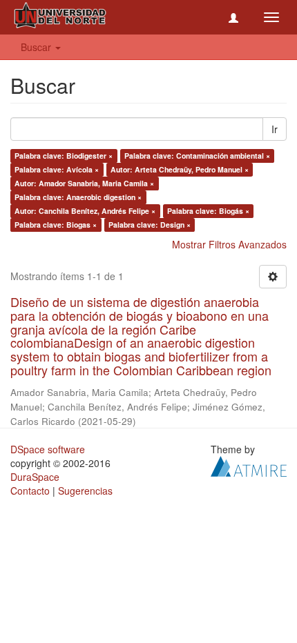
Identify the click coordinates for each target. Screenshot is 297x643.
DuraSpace (34, 477)
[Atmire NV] (249, 464)
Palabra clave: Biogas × (56, 224)
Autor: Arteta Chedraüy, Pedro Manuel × (180, 169)
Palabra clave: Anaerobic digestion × (78, 197)
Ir (274, 129)
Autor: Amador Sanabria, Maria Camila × (84, 183)
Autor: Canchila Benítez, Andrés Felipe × (85, 211)
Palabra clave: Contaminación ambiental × (197, 155)
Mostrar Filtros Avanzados (229, 244)
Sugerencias (85, 490)
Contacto (30, 490)
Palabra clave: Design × (149, 224)
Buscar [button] (37, 47)
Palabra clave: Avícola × (57, 169)
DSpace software (47, 449)
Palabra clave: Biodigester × (64, 155)
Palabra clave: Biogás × (208, 211)
